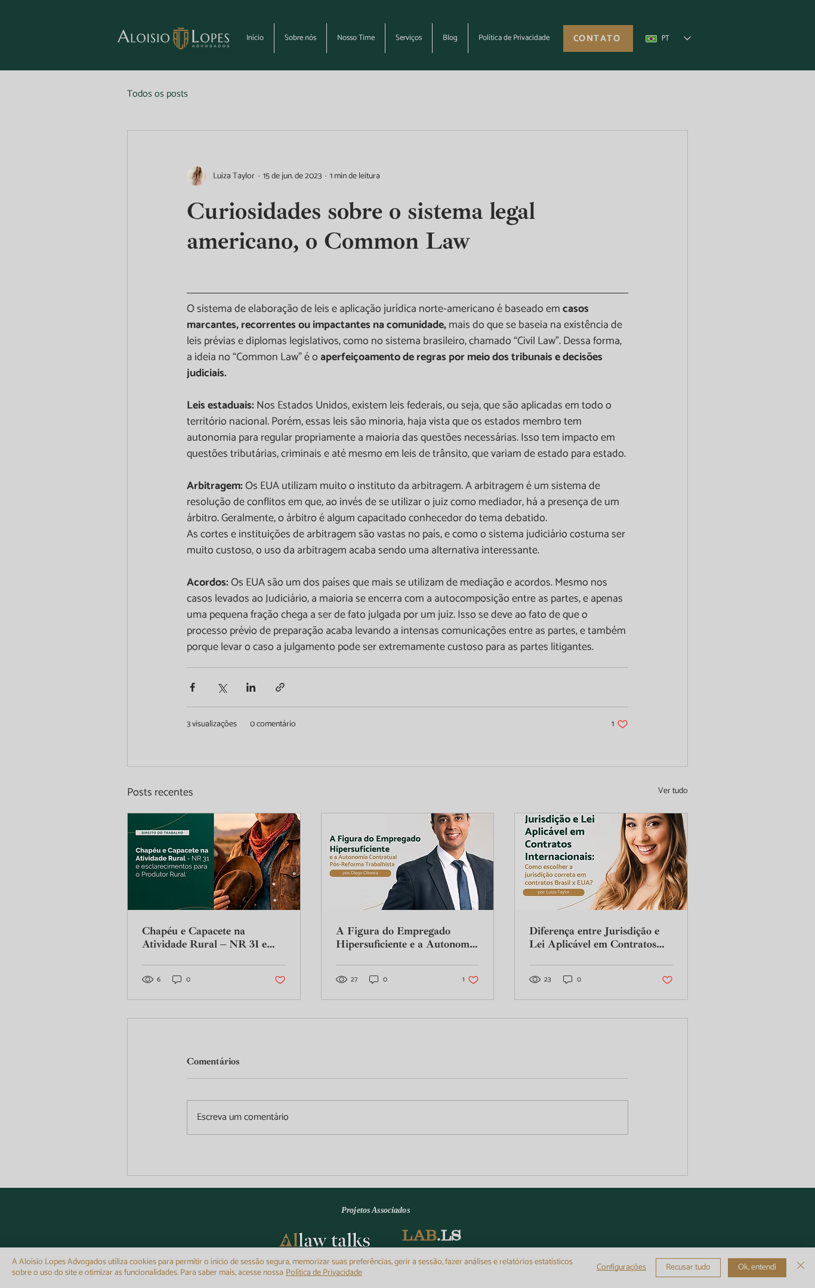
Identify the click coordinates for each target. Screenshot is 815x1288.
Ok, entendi (757, 1267)
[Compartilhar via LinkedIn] (251, 687)
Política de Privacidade (324, 1273)
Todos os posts (157, 94)
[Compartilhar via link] (280, 687)
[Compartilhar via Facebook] (192, 687)
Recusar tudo (688, 1267)
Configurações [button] (621, 1267)
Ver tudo (673, 791)
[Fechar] (801, 1267)
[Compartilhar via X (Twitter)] (221, 687)
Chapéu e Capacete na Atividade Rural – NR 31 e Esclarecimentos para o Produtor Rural (204, 937)
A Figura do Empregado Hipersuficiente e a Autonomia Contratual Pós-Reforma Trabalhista (407, 937)
